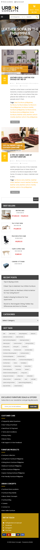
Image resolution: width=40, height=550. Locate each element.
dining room (6, 346)
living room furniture (8, 376)
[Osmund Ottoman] (6, 265)
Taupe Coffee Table (18, 249)
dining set (15, 346)
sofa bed (33, 379)
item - (34, 10)
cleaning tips (6, 343)
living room (24, 372)
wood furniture (18, 385)
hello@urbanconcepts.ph (13, 523)
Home (10, 37)
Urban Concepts (16, 542)
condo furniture (17, 343)
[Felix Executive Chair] (6, 240)
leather (28, 180)
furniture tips (6, 363)
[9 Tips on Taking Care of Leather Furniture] (20, 139)
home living (18, 366)
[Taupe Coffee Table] (6, 253)
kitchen (27, 369)
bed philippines (23, 333)
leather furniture (32, 182)
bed (4, 333)
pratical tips (18, 379)
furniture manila (27, 107)
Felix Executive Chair (19, 236)
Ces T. (13, 83)
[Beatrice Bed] (6, 214)
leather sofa (21, 115)
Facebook (8, 525)
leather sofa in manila (28, 185)
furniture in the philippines (9, 353)
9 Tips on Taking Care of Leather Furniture (21, 156)
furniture (13, 105)
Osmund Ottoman (18, 262)
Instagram (8, 528)
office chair (20, 376)
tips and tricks (6, 385)
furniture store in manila (9, 359)
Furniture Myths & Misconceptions (29, 83)
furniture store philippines (19, 112)
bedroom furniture (7, 337)
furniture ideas (22, 105)
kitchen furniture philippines (10, 372)
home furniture (7, 366)
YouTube (8, 530)
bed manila (12, 333)
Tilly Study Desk (17, 223)
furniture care (19, 180)
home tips (18, 369)
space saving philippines (25, 382)
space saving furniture (8, 382)
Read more (15, 122)
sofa (26, 379)
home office (28, 366)
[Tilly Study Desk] (6, 227)
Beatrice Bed (20, 210)
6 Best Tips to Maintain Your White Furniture (19, 286)
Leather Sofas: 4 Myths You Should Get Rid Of (22, 78)
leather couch (20, 182)
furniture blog (6, 350)
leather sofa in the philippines (26, 117)
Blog (19, 83)
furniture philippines (17, 110)
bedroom (33, 333)
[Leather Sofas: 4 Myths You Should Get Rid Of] (20, 62)
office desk (29, 376)
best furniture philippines (23, 102)
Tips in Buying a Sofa (11, 282)
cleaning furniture (24, 340)
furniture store (30, 110)
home (15, 363)
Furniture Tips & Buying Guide (28, 161)
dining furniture (29, 343)
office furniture (7, 379)
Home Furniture (14, 86)
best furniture (19, 337)
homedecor (23, 363)
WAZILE (31, 542)
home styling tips (7, 369)
